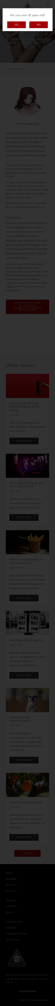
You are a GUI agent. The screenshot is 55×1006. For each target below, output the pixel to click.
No (38, 24)
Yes (16, 24)
